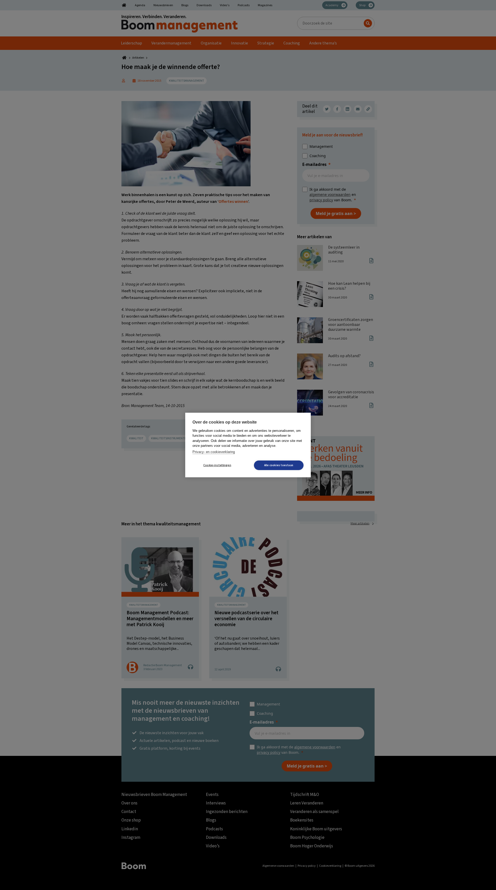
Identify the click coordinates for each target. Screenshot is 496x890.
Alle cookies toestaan (278, 465)
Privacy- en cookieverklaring (213, 452)
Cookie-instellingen (217, 465)
